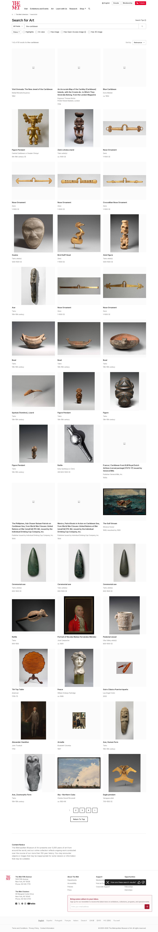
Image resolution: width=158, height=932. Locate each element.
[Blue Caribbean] (124, 68)
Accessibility (72, 883)
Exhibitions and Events (39, 9)
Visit (26, 9)
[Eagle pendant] (124, 773)
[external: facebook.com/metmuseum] (16, 903)
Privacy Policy (34, 928)
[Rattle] (79, 444)
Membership (127, 3)
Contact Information (47, 928)
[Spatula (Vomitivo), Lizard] (33, 391)
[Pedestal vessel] (124, 615)
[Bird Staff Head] (79, 233)
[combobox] (82, 26)
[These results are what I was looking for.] (139, 882)
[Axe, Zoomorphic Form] (33, 773)
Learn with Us (61, 9)
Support (99, 877)
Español (49, 920)
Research (73, 9)
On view (41, 32)
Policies (70, 887)
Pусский (117, 920)
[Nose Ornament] (124, 128)
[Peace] (79, 668)
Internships (128, 890)
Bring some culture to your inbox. (84, 899)
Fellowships (129, 887)
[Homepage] (16, 5)
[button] (85, 32)
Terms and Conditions (20, 928)
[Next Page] (94, 810)
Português (58, 920)
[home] (13, 14)
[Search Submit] (142, 26)
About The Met (73, 877)
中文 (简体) (107, 920)
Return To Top (79, 819)
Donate (116, 3)
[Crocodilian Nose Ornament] (124, 181)
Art (52, 9)
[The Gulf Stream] (124, 502)
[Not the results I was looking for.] (143, 882)
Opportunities (130, 877)
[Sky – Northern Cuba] (79, 773)
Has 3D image (96, 32)
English (41, 920)
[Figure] (124, 391)
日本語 (91, 920)
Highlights (30, 32)
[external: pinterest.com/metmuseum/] (22, 903)
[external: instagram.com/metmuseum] (25, 903)
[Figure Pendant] (33, 128)
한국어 (99, 920)
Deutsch (84, 920)
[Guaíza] (33, 233)
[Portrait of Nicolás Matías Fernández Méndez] (79, 615)
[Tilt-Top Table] (33, 668)
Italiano (75, 920)
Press (70, 890)
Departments (72, 880)
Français (68, 920)
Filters (15, 32)
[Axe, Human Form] (124, 720)
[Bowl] (33, 338)
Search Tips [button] (139, 20)
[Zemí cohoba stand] (79, 128)
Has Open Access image (74, 32)
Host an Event (101, 883)
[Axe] (33, 286)
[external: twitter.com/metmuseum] (19, 903)
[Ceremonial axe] (33, 563)
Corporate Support (103, 887)
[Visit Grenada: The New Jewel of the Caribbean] (33, 68)
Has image (55, 32)
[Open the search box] (89, 9)
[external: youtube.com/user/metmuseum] (31, 903)
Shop (82, 9)
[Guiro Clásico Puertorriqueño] (124, 668)
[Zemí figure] (124, 233)
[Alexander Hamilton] (33, 720)
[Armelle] (79, 720)
